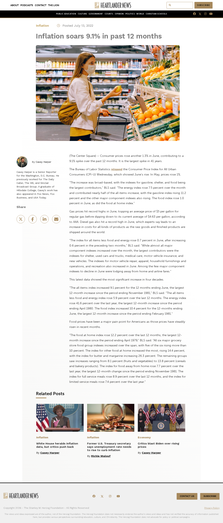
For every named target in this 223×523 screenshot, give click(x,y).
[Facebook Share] (32, 220)
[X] (198, 14)
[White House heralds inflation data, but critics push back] (60, 418)
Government (96, 14)
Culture (82, 14)
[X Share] (21, 220)
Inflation (42, 25)
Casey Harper (43, 161)
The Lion (53, 5)
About (14, 5)
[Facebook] (193, 14)
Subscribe (203, 5)
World (140, 14)
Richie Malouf (101, 456)
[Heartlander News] (111, 5)
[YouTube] (210, 14)
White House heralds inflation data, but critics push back (57, 445)
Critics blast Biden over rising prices (158, 445)
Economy (144, 437)
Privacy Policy (212, 507)
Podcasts (26, 5)
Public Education (66, 14)
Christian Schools (156, 14)
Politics (130, 14)
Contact (40, 5)
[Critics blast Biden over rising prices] (161, 418)
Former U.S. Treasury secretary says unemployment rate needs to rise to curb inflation (109, 447)
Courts (109, 14)
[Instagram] (204, 14)
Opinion (119, 14)
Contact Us (187, 496)
